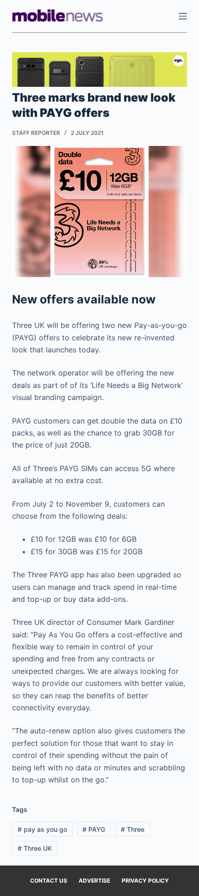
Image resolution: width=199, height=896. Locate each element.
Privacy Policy (145, 880)
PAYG (93, 829)
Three (132, 829)
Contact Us (48, 880)
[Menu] (183, 16)
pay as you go (42, 829)
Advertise (94, 880)
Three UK (35, 848)
